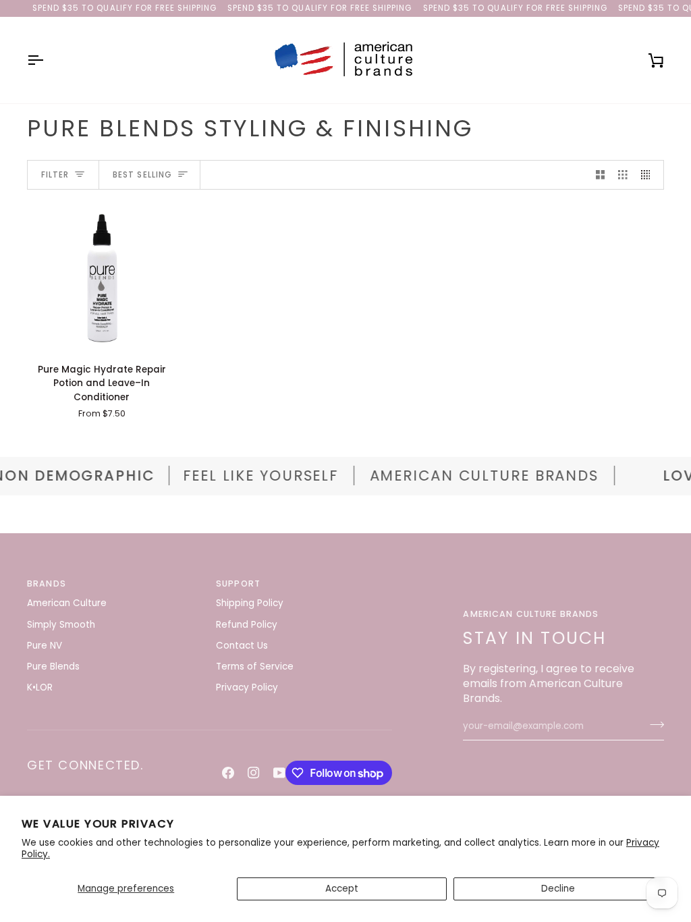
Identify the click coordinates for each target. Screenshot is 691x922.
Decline (558, 888)
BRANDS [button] (46, 583)
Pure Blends (53, 666)
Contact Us (242, 645)
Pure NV (44, 645)
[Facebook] (228, 773)
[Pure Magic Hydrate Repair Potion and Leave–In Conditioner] (102, 277)
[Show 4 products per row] (649, 175)
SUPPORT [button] (238, 583)
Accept (341, 888)
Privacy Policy (247, 687)
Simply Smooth (61, 624)
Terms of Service (255, 666)
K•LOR (40, 687)
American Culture (67, 603)
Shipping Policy (249, 603)
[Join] (653, 725)
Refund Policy (246, 624)
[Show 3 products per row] (622, 175)
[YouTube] (279, 773)
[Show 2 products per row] (600, 175)
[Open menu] (47, 60)
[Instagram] (254, 773)
